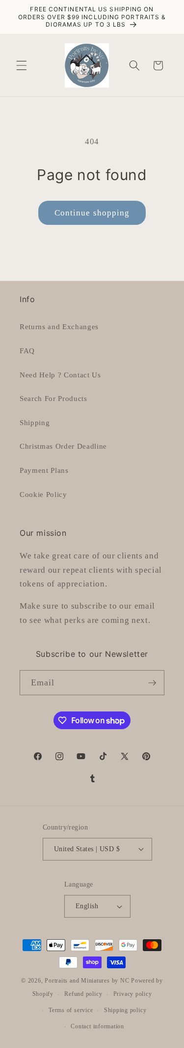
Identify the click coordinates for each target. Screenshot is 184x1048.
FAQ (27, 350)
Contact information (97, 1026)
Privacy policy (132, 993)
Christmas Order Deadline (63, 446)
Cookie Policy (43, 494)
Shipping (35, 422)
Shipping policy (125, 1010)
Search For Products (53, 398)
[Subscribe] (152, 683)
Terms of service (71, 1010)
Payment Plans (44, 470)
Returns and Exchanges (59, 326)
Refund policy (83, 993)
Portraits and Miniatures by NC (87, 980)
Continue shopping (92, 212)
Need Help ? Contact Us (60, 374)
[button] (21, 65)
